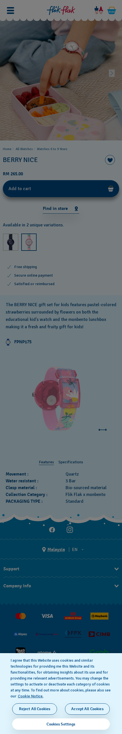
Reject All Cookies (35, 708)
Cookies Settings (61, 724)
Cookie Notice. (30, 696)
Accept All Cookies (87, 708)
